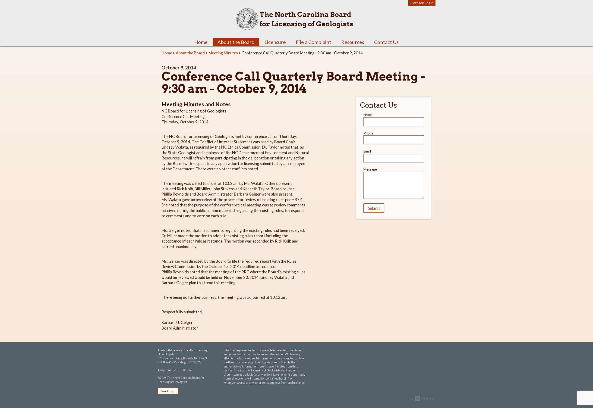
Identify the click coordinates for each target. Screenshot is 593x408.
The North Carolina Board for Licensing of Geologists (306, 19)
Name (367, 115)
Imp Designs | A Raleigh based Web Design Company (420, 399)
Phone (368, 133)
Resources (352, 42)
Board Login (168, 390)
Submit (374, 208)
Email (367, 151)
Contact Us (386, 42)
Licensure (275, 42)
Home (201, 42)
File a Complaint (313, 42)
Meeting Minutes (223, 52)
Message (370, 169)
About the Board (236, 42)
